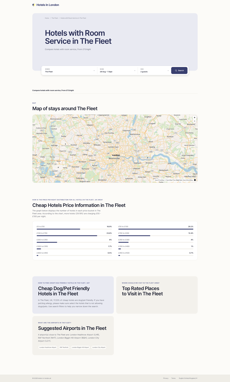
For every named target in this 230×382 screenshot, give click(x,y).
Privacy (165, 378)
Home (47, 18)
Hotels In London (48, 4)
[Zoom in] (194, 117)
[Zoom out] (194, 121)
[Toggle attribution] (194, 180)
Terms (173, 378)
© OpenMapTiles (170, 180)
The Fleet (55, 18)
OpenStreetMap (188, 180)
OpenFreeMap (159, 180)
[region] (115, 149)
